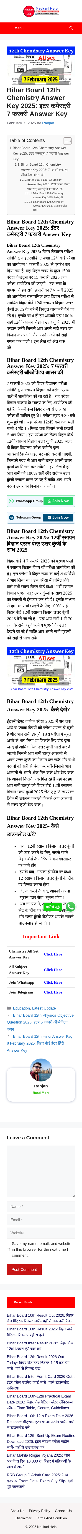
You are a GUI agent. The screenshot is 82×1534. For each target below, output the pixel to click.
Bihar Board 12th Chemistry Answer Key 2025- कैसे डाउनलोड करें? (50, 205)
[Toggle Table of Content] (65, 141)
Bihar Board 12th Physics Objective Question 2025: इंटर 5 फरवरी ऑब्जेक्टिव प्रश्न (40, 1022)
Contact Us (63, 1511)
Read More (41, 1093)
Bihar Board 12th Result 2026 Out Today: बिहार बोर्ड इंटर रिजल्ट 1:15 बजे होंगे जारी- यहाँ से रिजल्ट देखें (38, 1363)
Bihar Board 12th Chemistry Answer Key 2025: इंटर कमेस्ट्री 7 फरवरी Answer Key (41, 153)
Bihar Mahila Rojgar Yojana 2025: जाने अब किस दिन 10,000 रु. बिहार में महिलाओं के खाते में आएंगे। (39, 1461)
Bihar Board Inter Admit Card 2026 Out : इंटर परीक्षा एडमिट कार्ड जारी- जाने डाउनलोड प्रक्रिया (41, 1382)
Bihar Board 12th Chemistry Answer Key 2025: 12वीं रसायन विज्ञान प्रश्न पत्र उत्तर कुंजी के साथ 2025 (48, 184)
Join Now (60, 501)
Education (21, 1008)
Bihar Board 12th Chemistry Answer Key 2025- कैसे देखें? (48, 195)
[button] (71, 28)
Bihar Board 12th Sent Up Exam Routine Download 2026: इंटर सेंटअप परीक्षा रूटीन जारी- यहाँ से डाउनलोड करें (41, 1441)
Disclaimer (23, 1518)
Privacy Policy (39, 1511)
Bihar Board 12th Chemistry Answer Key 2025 (41, 689)
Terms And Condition (51, 1518)
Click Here (53, 954)
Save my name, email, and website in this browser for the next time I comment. (41, 1250)
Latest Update (44, 1008)
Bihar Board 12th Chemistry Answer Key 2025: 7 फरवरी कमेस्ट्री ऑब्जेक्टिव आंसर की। (44, 169)
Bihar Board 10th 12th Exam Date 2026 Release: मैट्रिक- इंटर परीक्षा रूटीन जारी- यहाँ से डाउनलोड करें (40, 1422)
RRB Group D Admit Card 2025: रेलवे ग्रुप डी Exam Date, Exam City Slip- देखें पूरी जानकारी (40, 1481)
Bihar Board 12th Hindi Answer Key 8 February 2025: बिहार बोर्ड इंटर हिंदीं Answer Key (40, 1043)
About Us (17, 1511)
